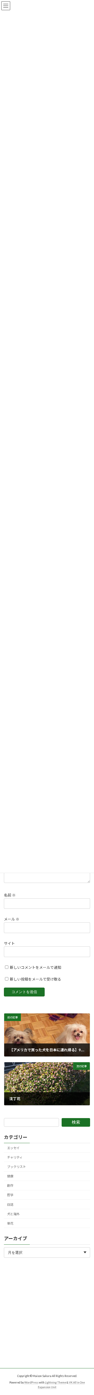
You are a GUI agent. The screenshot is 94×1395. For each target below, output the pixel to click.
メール (11, 919)
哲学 (10, 1195)
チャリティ (14, 1157)
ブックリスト (16, 1167)
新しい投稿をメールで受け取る (35, 979)
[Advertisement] (47, 1321)
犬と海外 (13, 1214)
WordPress (31, 1382)
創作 (10, 1186)
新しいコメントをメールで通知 (35, 967)
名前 (10, 895)
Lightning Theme (55, 1382)
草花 (10, 1223)
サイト (9, 943)
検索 (76, 1122)
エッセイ (13, 1148)
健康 (10, 1176)
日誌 (10, 1204)
